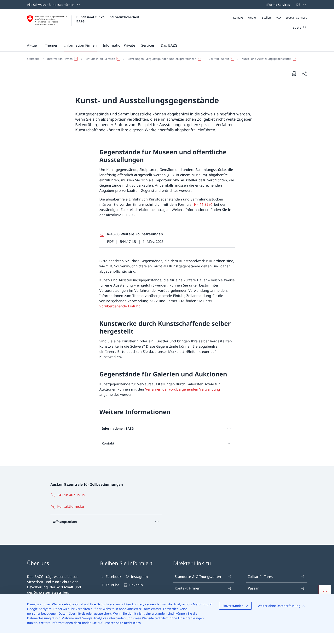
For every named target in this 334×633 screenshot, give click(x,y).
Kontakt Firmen (187, 588)
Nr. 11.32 (201, 204)
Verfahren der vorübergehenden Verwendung (182, 389)
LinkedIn (136, 585)
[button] (33, 45)
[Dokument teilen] (304, 73)
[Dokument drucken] (294, 73)
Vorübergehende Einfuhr (119, 306)
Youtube (112, 585)
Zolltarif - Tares (260, 576)
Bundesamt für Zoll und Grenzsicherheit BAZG (108, 19)
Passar (253, 588)
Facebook (113, 576)
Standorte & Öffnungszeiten (198, 576)
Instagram (139, 576)
